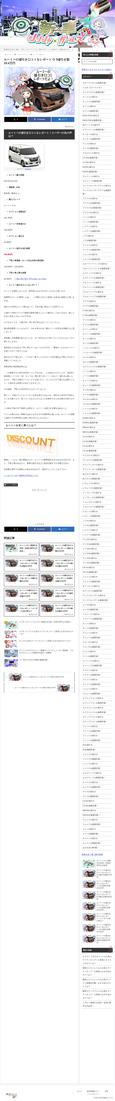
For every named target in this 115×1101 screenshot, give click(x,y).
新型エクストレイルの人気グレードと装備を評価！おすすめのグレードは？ (97, 982)
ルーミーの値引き (11, 485)
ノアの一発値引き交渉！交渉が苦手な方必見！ (97, 1004)
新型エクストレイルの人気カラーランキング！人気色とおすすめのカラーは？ (97, 971)
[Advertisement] (21, 506)
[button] (110, 61)
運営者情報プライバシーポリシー (93, 1092)
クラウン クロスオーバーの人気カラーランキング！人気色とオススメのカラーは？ (97, 959)
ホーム (79, 1091)
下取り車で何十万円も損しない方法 (30, 279)
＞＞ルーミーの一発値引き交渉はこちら (21, 475)
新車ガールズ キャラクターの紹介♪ (97, 70)
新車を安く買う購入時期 (92, 854)
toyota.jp (28, 169)
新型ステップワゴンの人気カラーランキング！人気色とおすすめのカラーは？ (97, 994)
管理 (106, 1091)
